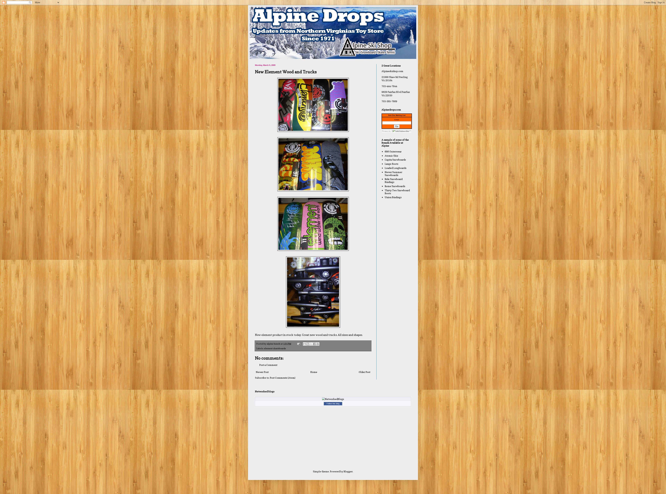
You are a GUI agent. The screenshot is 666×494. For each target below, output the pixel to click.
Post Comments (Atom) (282, 377)
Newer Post (262, 371)
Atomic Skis (391, 155)
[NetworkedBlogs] (333, 399)
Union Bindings (393, 197)
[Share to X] (311, 344)
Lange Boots (391, 163)
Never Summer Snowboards (393, 174)
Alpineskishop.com (392, 71)
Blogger (348, 471)
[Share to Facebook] (314, 344)
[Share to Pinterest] (317, 344)
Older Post (364, 371)
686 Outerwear (393, 151)
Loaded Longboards (395, 167)
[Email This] (304, 344)
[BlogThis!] (308, 344)
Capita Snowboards (395, 159)
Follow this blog (333, 404)
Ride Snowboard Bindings (394, 180)
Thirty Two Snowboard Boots (397, 192)
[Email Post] (298, 343)
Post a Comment (268, 364)
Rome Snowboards (395, 186)
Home (313, 371)
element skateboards (275, 348)
